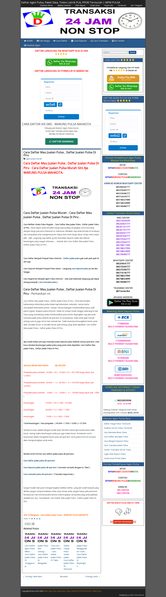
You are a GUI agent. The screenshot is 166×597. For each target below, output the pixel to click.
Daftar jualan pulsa (71, 258)
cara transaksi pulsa (48, 282)
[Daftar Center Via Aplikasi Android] (123, 305)
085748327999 (123, 200)
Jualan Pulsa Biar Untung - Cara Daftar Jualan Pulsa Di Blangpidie (43, 554)
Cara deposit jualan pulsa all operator (40, 467)
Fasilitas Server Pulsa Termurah (118, 428)
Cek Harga (44, 40)
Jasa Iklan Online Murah (135, 595)
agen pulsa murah (34, 158)
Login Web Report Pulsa (115, 454)
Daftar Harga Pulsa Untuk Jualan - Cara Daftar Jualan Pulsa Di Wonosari (69, 557)
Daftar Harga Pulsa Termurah (117, 423)
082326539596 (124, 400)
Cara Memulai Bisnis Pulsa (115, 432)
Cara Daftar (61, 40)
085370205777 (123, 190)
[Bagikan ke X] (31, 524)
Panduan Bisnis (46, 5)
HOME (29, 40)
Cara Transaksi (100, 40)
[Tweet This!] (34, 519)
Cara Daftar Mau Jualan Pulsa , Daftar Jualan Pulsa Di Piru (59, 153)
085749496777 (123, 206)
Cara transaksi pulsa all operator (37, 474)
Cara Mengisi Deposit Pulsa (116, 441)
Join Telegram (136, 5)
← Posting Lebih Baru (32, 576)
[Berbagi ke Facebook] (33, 524)
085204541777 (123, 187)
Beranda (64, 576)
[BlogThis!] (28, 524)
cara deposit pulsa (80, 268)
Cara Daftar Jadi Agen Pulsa (116, 436)
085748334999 (123, 203)
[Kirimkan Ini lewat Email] (26, 524)
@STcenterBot (123, 291)
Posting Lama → (93, 576)
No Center (119, 40)
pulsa (42, 231)
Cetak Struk (95, 5)
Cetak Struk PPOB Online (115, 458)
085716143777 (123, 196)
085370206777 (123, 193)
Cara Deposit (80, 40)
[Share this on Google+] (39, 519)
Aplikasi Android (64, 5)
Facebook (122, 5)
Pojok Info (108, 5)
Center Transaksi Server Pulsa (117, 449)
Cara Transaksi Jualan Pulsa (116, 445)
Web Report (80, 5)
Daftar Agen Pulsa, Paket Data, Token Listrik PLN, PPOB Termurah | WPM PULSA (70, 2)
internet (84, 437)
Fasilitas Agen (33, 45)
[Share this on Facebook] (30, 519)
